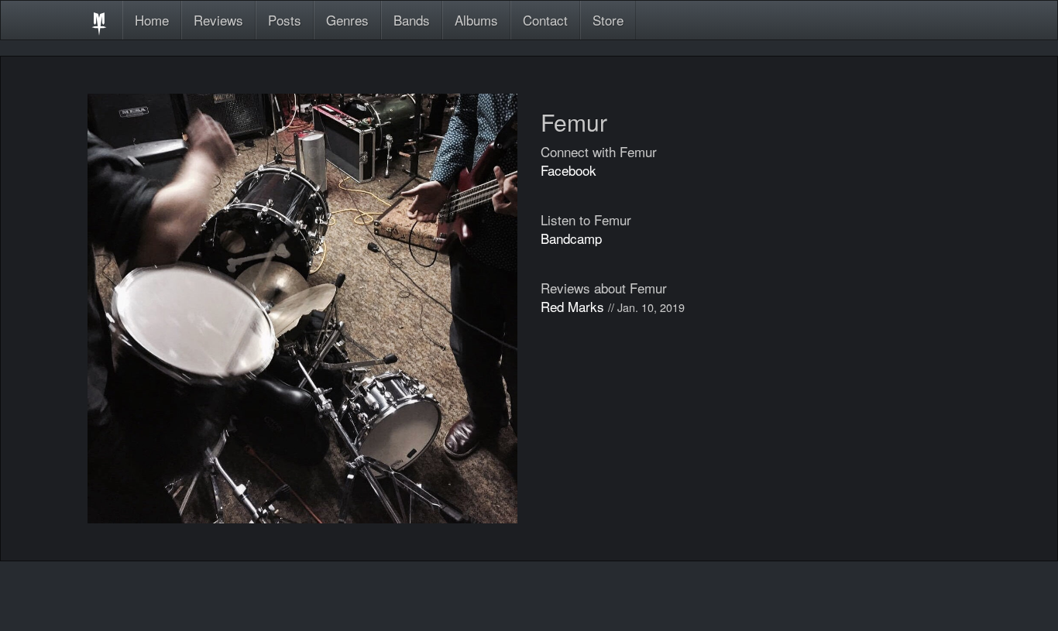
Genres (347, 19)
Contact (545, 19)
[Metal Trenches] (99, 20)
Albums (476, 19)
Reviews (218, 19)
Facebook (568, 170)
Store (608, 19)
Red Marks (572, 306)
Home (152, 19)
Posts (284, 19)
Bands (411, 19)
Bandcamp (571, 238)
